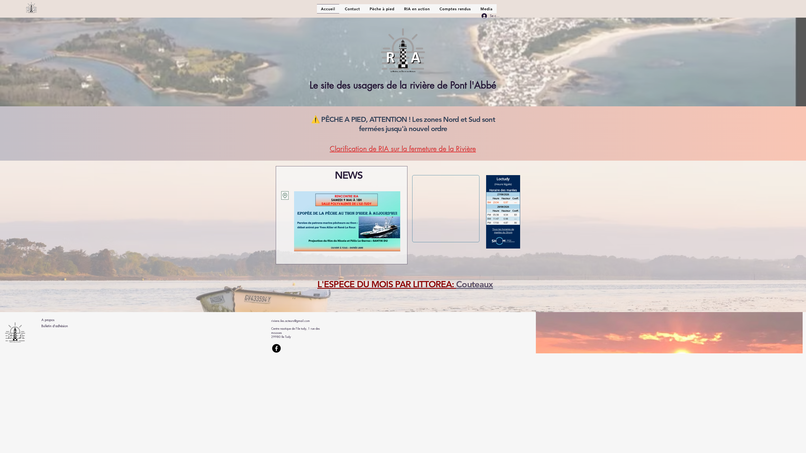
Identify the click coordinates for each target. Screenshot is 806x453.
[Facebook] (276, 348)
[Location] (285, 195)
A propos (47, 320)
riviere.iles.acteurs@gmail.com (290, 321)
